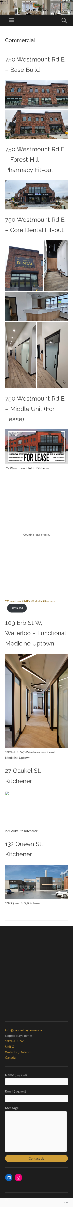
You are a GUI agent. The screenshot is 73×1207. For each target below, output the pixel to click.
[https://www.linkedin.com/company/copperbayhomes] (8, 1177)
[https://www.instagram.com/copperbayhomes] (18, 1177)
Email (15, 1091)
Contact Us (36, 1158)
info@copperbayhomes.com (24, 1030)
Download (17, 607)
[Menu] (11, 20)
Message (12, 1108)
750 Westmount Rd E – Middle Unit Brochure (30, 601)
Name (16, 1075)
